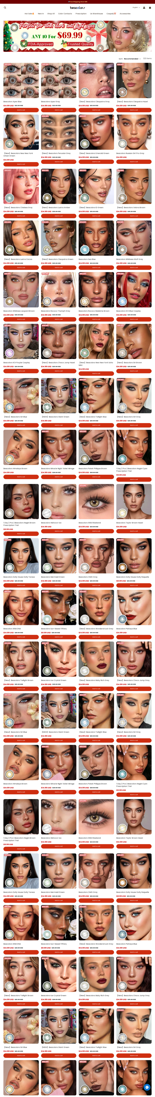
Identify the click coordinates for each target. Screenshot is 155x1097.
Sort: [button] (128, 59)
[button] (5, 7)
